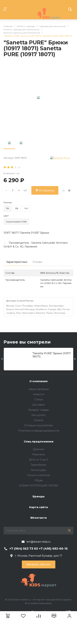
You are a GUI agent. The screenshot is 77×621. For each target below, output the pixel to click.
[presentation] (2, 359)
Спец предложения (38, 441)
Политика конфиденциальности (38, 430)
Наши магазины (38, 389)
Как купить (38, 415)
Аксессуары (38, 470)
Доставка (38, 404)
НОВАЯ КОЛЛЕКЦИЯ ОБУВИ (38, 485)
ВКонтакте (38, 517)
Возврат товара (38, 409)
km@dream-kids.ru (38, 541)
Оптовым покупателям (38, 425)
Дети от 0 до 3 (38, 459)
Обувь (39, 480)
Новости (38, 394)
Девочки (38, 449)
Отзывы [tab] (37, 262)
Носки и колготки (38, 475)
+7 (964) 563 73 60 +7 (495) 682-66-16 (38, 548)
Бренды (39, 496)
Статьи (38, 399)
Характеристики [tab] (16, 262)
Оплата (38, 420)
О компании (38, 381)
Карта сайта (38, 507)
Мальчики (38, 454)
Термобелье (38, 464)
